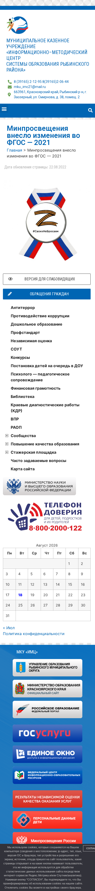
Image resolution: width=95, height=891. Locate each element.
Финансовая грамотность (35, 388)
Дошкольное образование (36, 324)
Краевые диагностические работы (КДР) (45, 407)
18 (20, 595)
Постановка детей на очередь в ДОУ (47, 365)
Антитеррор (23, 307)
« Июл (9, 627)
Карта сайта (23, 468)
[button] (4, 109)
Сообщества (23, 435)
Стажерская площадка (33, 452)
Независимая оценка (31, 340)
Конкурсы (20, 357)
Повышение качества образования (45, 443)
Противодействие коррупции (40, 315)
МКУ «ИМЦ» (27, 651)
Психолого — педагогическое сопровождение (40, 377)
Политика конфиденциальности (34, 633)
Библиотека (22, 396)
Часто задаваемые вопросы (38, 460)
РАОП (16, 427)
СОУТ (16, 349)
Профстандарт (25, 332)
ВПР (15, 419)
